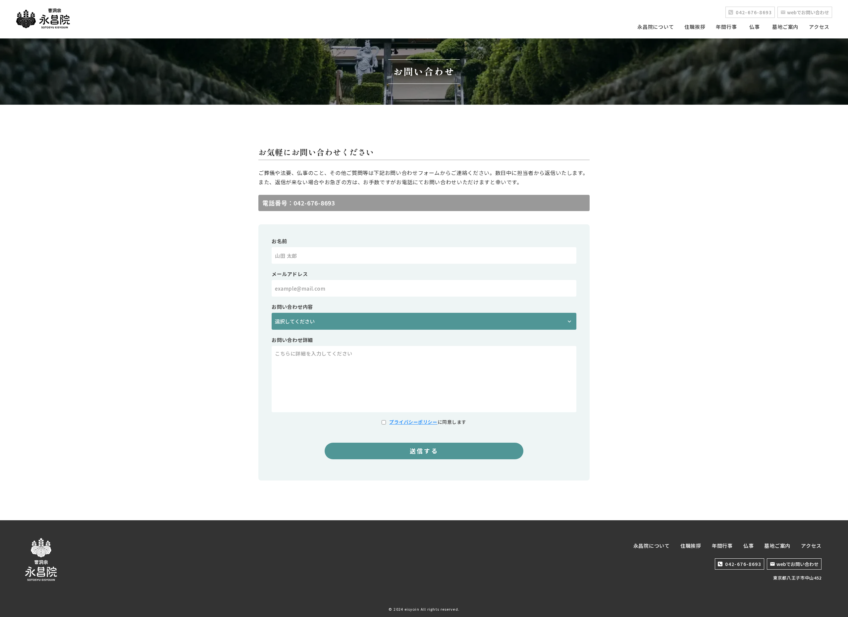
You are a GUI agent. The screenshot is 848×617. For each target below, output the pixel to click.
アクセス (819, 26)
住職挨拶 (694, 26)
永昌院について (655, 26)
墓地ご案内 (785, 26)
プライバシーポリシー (413, 422)
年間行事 (726, 26)
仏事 (754, 26)
